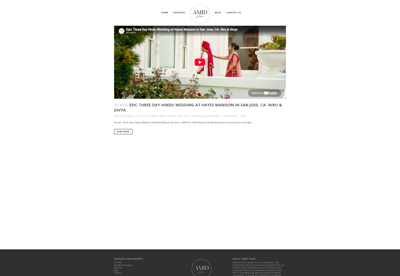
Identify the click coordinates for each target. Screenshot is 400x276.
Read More (123, 131)
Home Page (197, 115)
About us (118, 267)
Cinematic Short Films (178, 115)
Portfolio (118, 262)
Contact (117, 272)
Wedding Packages (123, 265)
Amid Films (214, 115)
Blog (162, 115)
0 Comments (230, 115)
